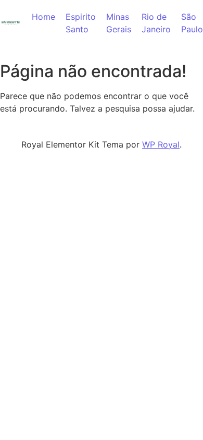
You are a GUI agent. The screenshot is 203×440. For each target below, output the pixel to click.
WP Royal (161, 144)
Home (43, 16)
